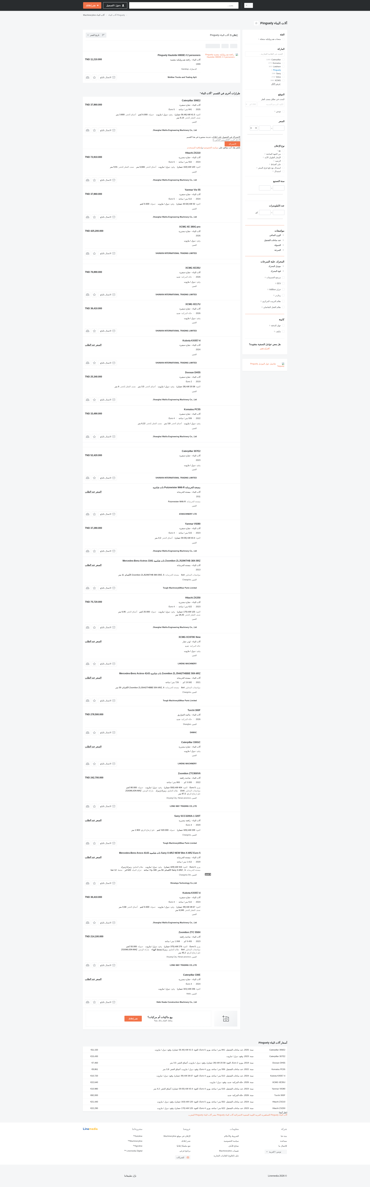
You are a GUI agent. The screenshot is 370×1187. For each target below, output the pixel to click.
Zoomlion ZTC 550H (189, 932)
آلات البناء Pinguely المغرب (200, 1115)
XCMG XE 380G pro (189, 227)
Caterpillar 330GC (190, 742)
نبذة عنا (284, 1136)
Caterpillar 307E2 (191, 451)
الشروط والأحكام (231, 1136)
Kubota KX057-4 (191, 340)
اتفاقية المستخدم (194, 147)
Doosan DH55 (192, 372)
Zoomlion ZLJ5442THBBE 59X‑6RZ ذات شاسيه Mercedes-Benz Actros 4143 (159, 673)
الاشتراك (232, 144)
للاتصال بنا (283, 1146)
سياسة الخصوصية (210, 147)
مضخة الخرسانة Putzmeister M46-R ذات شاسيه (176, 487)
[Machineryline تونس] (272, 5)
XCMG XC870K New (189, 637)
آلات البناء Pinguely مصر (222, 1115)
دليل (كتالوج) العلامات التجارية (226, 1156)
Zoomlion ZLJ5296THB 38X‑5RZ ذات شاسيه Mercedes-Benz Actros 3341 (161, 561)
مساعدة (283, 1141)
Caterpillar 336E (191, 975)
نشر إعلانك (133, 1018)
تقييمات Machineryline (229, 1151)
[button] (94, 77)
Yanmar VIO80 (192, 524)
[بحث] (235, 5)
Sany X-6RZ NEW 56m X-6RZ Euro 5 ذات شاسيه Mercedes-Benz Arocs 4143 (159, 853)
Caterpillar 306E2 (191, 100)
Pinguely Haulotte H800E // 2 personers (179, 55)
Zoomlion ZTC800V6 (189, 773)
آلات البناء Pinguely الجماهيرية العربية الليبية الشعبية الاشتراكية (260, 1115)
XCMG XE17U (192, 304)
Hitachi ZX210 (192, 153)
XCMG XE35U (192, 268)
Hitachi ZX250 (192, 597)
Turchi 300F (194, 710)
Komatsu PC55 (192, 409)
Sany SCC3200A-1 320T (187, 816)
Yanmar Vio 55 (192, 190)
